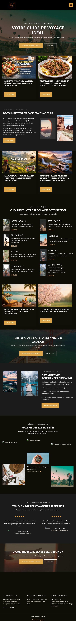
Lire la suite (10, 94)
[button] (31, 45)
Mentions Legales (38, 620)
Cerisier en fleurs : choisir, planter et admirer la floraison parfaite (54, 310)
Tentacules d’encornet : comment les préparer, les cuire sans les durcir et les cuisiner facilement (54, 83)
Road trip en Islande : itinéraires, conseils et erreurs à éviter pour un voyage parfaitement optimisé (55, 178)
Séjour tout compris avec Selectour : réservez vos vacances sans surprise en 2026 (19, 311)
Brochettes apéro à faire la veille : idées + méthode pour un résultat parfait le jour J (18, 83)
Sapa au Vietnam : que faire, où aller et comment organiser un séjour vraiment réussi (19, 178)
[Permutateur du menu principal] (71, 5)
